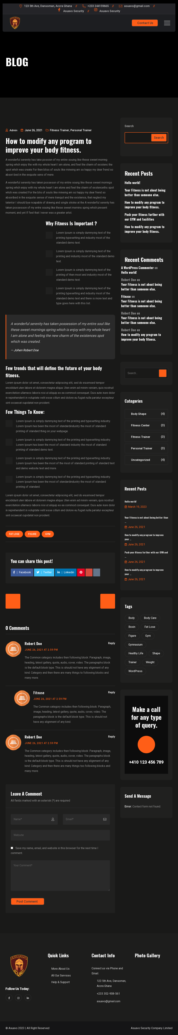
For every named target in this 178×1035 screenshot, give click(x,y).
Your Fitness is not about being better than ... (146, 519)
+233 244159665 (98, 6)
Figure (32, 534)
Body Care (150, 618)
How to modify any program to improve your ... (144, 537)
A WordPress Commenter (137, 267)
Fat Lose (14, 534)
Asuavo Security (73, 11)
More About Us (60, 968)
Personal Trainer (81, 130)
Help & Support (60, 982)
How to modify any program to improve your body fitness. (144, 204)
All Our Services (61, 975)
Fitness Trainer (59, 130)
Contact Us (145, 23)
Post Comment (27, 901)
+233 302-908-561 (108, 993)
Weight (150, 662)
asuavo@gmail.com (137, 6)
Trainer (132, 662)
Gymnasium (135, 644)
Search (129, 126)
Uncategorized (140, 460)
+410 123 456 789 (146, 762)
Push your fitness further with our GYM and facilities (144, 216)
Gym (47, 534)
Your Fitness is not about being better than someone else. (145, 192)
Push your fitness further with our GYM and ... (146, 554)
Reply (111, 643)
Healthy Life (135, 653)
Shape (156, 653)
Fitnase (38, 692)
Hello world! (132, 182)
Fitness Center (140, 425)
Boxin (131, 626)
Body (131, 618)
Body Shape (138, 414)
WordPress (135, 671)
